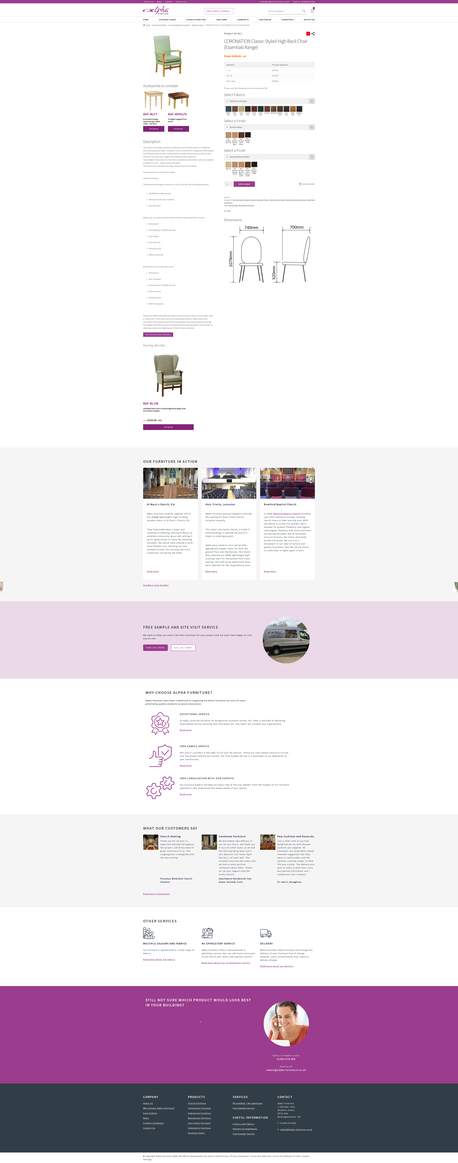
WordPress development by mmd (195, 1156)
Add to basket (244, 184)
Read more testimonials (156, 894)
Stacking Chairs (167, 19)
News (159, 2)
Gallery (169, 2)
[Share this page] (313, 34)
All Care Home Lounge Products (244, 200)
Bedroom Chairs (197, 25)
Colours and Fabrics (243, 1124)
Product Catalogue (153, 1123)
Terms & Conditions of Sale (286, 1156)
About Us (149, 2)
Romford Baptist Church (286, 513)
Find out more (155, 647)
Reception (309, 19)
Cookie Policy (221, 1156)
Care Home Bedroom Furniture (179, 25)
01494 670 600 (308, 2)
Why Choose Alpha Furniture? (159, 1108)
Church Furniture (196, 19)
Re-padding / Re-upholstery (248, 1103)
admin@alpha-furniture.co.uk (286, 1070)
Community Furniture (199, 1128)
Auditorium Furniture (199, 1113)
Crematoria (287, 19)
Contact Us (181, 2)
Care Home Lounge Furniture (296, 200)
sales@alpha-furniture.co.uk (274, 2)
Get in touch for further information (158, 334)
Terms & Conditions (261, 1156)
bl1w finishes (233, 205)
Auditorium (265, 19)
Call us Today (183, 647)
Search (304, 11)
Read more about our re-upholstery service (226, 962)
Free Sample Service (244, 1108)
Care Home (221, 19)
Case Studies (150, 1113)
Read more (153, 571)
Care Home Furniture (159, 25)
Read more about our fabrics (159, 959)
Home (146, 19)
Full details (153, 129)
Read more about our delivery (276, 966)
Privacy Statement (239, 1156)
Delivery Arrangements (245, 1128)
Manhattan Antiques (246, 205)
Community (243, 19)
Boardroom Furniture (199, 1118)
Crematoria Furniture (199, 1108)
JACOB (154, 517)
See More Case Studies (156, 585)
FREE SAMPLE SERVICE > (219, 11)
